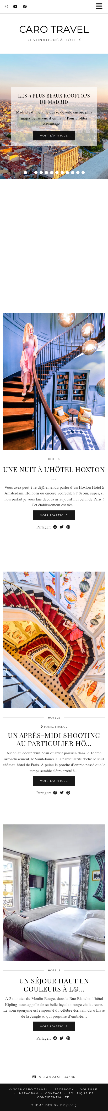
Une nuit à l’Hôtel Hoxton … (54, 473)
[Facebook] (25, 6)
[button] (101, 7)
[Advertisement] (54, 239)
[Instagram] (6, 6)
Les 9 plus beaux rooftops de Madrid (54, 99)
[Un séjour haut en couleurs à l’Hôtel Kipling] (54, 892)
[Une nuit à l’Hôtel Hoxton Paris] (54, 381)
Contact (53, 1093)
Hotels (54, 459)
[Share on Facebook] (55, 527)
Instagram (55, 1077)
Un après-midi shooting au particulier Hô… (54, 739)
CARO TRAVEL (54, 29)
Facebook (64, 1089)
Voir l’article (54, 135)
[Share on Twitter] (61, 527)
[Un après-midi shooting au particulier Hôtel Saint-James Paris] (54, 640)
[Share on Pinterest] (68, 527)
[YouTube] (15, 6)
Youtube (89, 1089)
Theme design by (54, 1105)
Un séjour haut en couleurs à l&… (54, 984)
